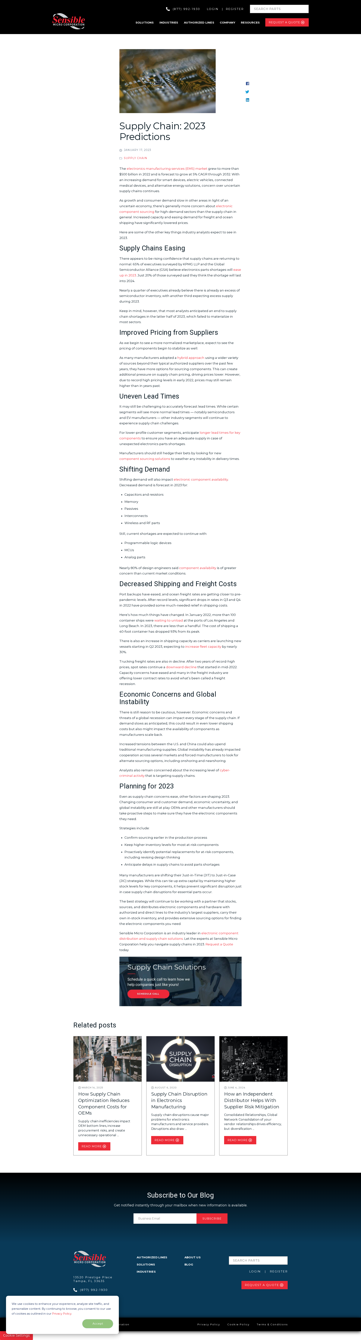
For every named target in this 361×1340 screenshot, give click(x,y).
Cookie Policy (238, 1324)
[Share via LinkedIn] (247, 99)
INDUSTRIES (168, 22)
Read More (92, 1146)
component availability (197, 568)
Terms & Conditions (272, 1324)
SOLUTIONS (145, 22)
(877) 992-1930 (186, 9)
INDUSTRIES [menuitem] (146, 1271)
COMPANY (227, 22)
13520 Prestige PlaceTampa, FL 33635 (93, 1279)
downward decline (181, 667)
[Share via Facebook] (247, 83)
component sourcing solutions (144, 459)
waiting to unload (168, 620)
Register (235, 9)
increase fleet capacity (203, 646)
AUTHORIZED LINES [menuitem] (152, 1257)
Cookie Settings (16, 1335)
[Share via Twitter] (247, 91)
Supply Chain (135, 158)
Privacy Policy (61, 1313)
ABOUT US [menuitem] (192, 1257)
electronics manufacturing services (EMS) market (167, 168)
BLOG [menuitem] (188, 1264)
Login (213, 9)
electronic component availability (201, 479)
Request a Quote (219, 944)
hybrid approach (190, 358)
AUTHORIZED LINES (199, 22)
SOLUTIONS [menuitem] (146, 1264)
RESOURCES (250, 22)
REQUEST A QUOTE (284, 22)
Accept (98, 1323)
